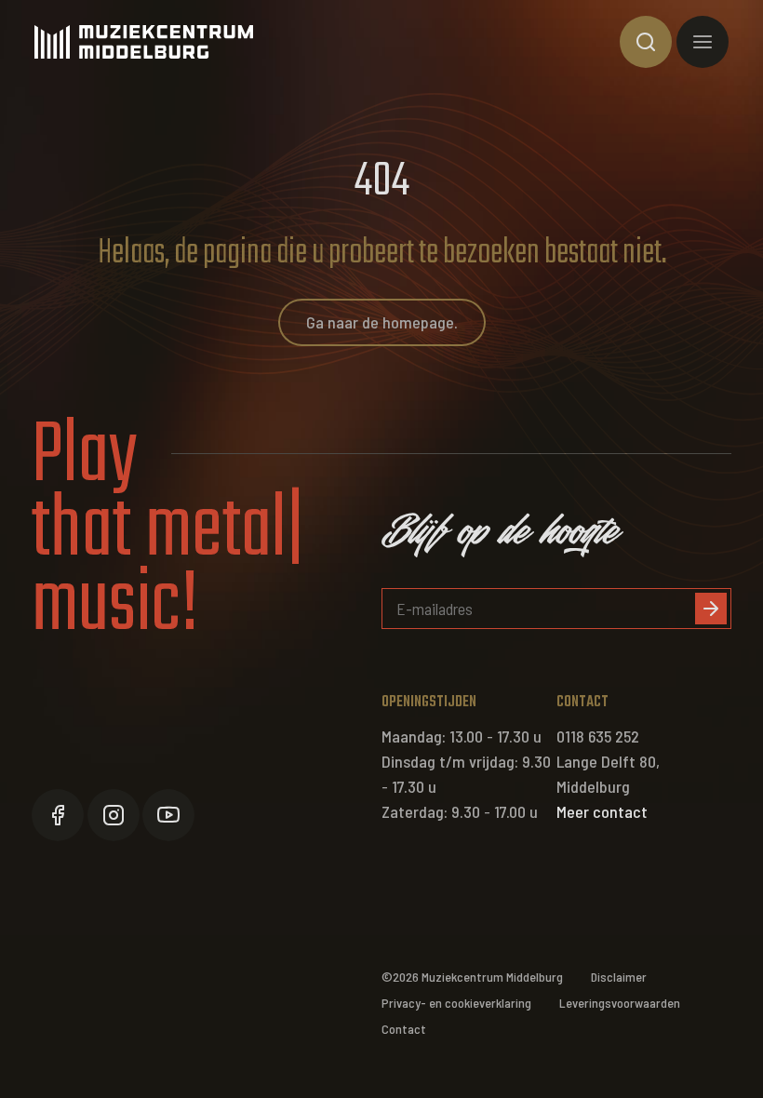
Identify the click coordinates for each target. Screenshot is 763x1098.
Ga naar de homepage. (382, 322)
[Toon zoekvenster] (646, 42)
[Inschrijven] (711, 608)
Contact (404, 1029)
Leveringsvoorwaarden (619, 1003)
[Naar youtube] (168, 815)
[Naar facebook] (58, 815)
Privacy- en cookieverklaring (456, 1003)
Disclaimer (619, 976)
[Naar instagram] (113, 815)
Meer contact (602, 811)
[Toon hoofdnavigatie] (702, 42)
